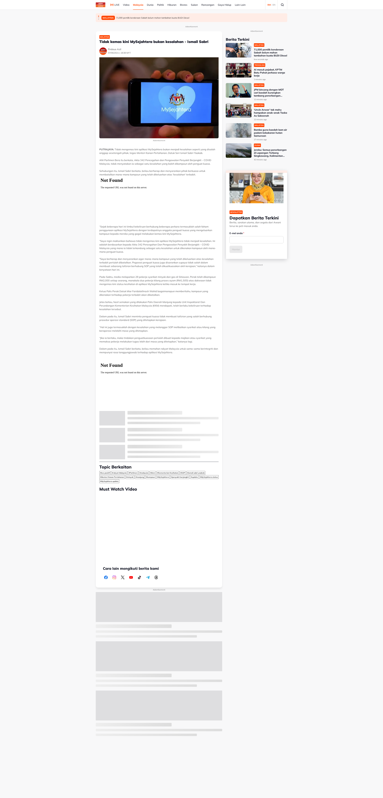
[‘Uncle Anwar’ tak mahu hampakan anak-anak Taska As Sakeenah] (238, 110)
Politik (160, 4)
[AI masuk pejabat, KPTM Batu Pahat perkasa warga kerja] (238, 70)
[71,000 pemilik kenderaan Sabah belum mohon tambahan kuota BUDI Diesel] (238, 50)
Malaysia (138, 4)
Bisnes (183, 4)
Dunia (150, 4)
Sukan (194, 4)
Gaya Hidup (224, 4)
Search (282, 5)
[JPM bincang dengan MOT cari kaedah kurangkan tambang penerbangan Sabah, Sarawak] (238, 90)
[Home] (100, 5)
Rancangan (207, 4)
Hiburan (171, 4)
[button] (98, 16)
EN (274, 4)
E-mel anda (236, 233)
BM (269, 4)
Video (126, 4)
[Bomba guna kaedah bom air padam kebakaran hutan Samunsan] (238, 130)
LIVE (116, 4)
